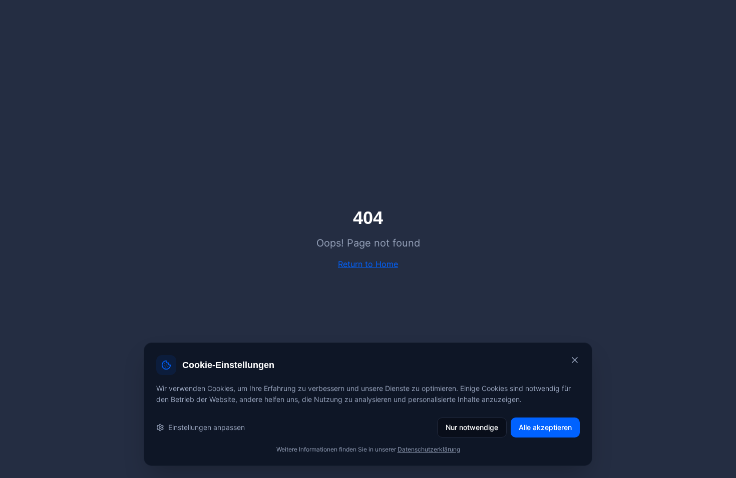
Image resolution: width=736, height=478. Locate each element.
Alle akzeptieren (545, 427)
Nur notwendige (472, 427)
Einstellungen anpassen (206, 427)
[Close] (575, 360)
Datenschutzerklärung (429, 449)
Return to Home (368, 264)
